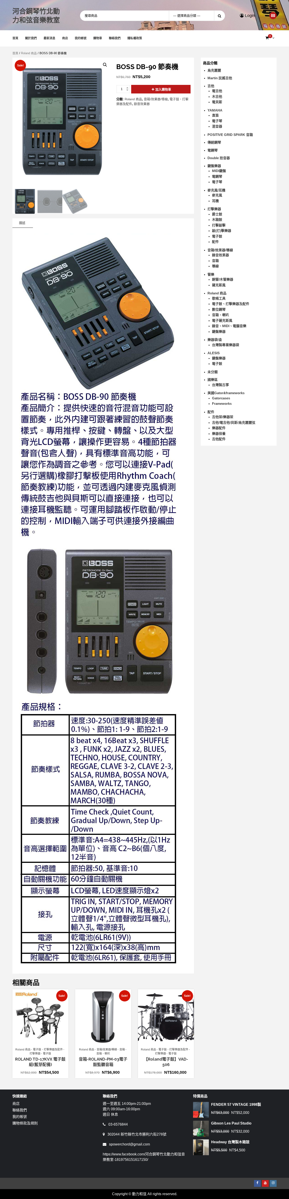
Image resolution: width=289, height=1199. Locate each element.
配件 (215, 242)
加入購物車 (163, 89)
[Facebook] (257, 1183)
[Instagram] (273, 1183)
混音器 (217, 126)
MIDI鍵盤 (219, 171)
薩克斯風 (219, 285)
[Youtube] (265, 1183)
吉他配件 (219, 439)
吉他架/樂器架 (222, 417)
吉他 (210, 86)
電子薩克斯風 (222, 320)
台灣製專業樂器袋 (225, 345)
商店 (65, 38)
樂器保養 (219, 433)
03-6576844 (118, 1124)
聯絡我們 (115, 38)
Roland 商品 (29, 53)
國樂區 (212, 380)
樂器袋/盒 (214, 340)
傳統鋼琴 (214, 142)
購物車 (97, 38)
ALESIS (213, 353)
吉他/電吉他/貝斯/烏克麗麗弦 (233, 422)
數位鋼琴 (219, 309)
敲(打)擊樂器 (221, 231)
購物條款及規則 (25, 1123)
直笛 (215, 115)
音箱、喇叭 (103, 1053)
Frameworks (222, 403)
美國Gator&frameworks (226, 393)
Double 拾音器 (218, 158)
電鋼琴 (212, 150)
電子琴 (217, 121)
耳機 (215, 201)
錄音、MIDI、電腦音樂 (229, 326)
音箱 (122, 1049)
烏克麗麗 (214, 70)
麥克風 (217, 195)
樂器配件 (219, 428)
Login (249, 15)
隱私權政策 (134, 38)
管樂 (210, 274)
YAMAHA (214, 110)
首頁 (15, 38)
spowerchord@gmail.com (129, 1144)
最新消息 (49, 38)
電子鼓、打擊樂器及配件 (48, 1049)
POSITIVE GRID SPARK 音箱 (230, 135)
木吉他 (217, 96)
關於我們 (31, 38)
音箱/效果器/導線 (156, 99)
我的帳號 (80, 38)
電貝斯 (217, 102)
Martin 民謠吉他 (219, 78)
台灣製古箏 (220, 385)
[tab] (22, 223)
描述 (22, 223)
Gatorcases (221, 398)
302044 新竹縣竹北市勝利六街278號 (136, 1134)
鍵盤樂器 (214, 166)
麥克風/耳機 (216, 190)
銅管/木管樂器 (222, 279)
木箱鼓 (217, 219)
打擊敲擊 (219, 225)
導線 (215, 266)
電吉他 (217, 91)
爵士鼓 (217, 214)
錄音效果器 (142, 104)
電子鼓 (47, 1053)
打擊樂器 (35, 1053)
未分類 (212, 372)
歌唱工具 (219, 298)
